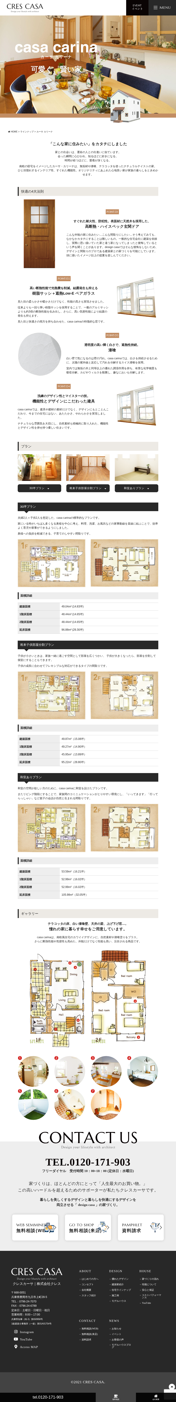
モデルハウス (119, 1301)
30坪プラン (38, 488)
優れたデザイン (120, 1279)
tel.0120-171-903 (48, 1397)
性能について (149, 1284)
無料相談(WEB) (90, 1329)
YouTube (26, 1339)
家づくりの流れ (150, 1279)
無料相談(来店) (90, 1334)
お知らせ (116, 1329)
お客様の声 (118, 1340)
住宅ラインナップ (121, 1290)
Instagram (27, 1332)
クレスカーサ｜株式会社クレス (37, 1284)
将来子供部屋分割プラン (86, 488)
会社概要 (86, 1290)
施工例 (115, 1295)
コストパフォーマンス (151, 1296)
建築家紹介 (118, 1284)
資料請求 (86, 1340)
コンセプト (88, 1284)
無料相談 (115, 1399)
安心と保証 (148, 1290)
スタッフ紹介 (89, 1295)
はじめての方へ (90, 1279)
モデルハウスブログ (121, 1346)
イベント (137, 7)
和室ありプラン (135, 488)
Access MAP (29, 1347)
